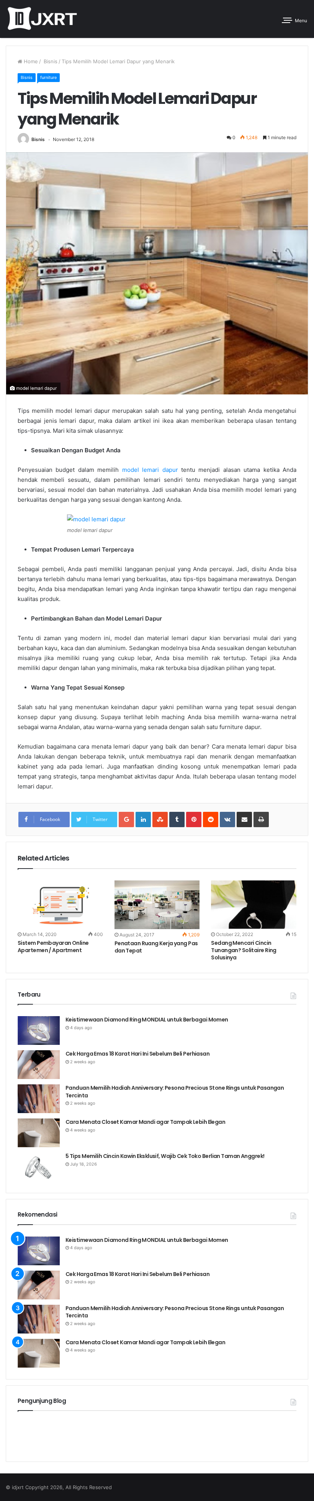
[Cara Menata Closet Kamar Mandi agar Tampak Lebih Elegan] (39, 1132)
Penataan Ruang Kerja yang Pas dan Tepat (156, 946)
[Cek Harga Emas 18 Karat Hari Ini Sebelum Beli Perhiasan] (39, 1064)
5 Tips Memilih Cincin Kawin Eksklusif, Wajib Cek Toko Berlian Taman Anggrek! (164, 1156)
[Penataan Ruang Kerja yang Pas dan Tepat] (157, 905)
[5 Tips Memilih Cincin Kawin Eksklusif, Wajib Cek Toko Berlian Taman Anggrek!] (39, 1167)
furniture (48, 77)
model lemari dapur (150, 469)
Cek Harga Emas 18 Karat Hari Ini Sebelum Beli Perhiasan (137, 1054)
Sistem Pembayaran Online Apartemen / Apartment (53, 946)
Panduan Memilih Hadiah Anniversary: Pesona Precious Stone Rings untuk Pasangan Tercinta (174, 1091)
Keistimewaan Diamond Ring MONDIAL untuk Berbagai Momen (147, 1019)
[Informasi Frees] (42, 19)
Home (30, 61)
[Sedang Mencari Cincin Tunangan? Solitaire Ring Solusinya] (253, 904)
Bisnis (49, 61)
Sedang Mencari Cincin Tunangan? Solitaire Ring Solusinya (243, 950)
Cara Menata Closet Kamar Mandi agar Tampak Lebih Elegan (145, 1122)
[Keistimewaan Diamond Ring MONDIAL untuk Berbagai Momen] (39, 1030)
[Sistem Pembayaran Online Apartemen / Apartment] (60, 904)
